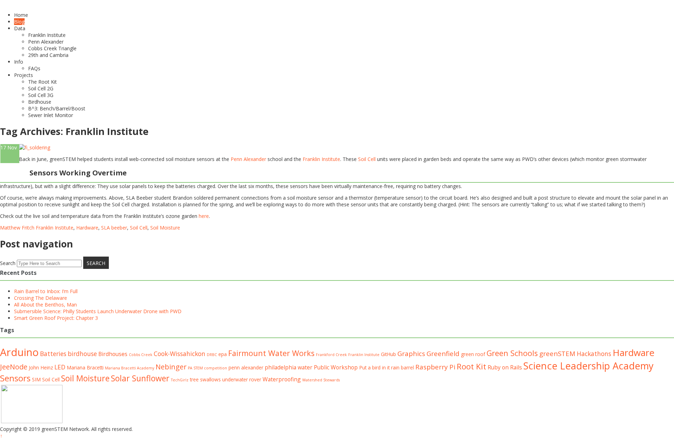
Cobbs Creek (140, 354)
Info (18, 61)
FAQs (34, 68)
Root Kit (471, 366)
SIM (36, 379)
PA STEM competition (207, 368)
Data (19, 28)
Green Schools (512, 353)
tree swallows (205, 379)
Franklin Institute (47, 35)
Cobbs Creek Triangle (52, 48)
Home (21, 15)
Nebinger (171, 367)
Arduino (19, 352)
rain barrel (402, 367)
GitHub (388, 354)
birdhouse (82, 353)
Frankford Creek (331, 354)
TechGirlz (180, 379)
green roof (473, 354)
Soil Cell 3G (40, 95)
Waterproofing (282, 379)
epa (222, 354)
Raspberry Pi (435, 366)
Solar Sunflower (140, 378)
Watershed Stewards (321, 379)
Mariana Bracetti (85, 367)
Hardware (87, 227)
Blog (19, 21)
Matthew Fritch (17, 227)
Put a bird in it (374, 367)
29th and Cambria (48, 55)
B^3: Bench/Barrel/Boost (56, 108)
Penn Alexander (46, 41)
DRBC (212, 354)
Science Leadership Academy (588, 365)
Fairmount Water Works (271, 353)
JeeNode (13, 367)
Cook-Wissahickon (179, 353)
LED (59, 367)
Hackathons (594, 353)
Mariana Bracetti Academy (129, 368)
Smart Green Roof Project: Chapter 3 (56, 318)
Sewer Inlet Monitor (50, 115)
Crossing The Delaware (40, 298)
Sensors (15, 378)
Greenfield (443, 353)
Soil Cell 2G (40, 88)
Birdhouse (39, 101)
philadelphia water (288, 367)
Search (7, 263)
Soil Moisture (165, 227)
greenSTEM (557, 353)
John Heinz (41, 367)
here (204, 216)
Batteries (53, 353)
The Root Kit (42, 81)
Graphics (411, 353)
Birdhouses (112, 354)
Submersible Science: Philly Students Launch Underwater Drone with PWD (97, 311)
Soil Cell (367, 159)
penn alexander (246, 367)
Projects (23, 75)
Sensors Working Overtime (78, 172)
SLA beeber (114, 227)
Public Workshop (336, 367)
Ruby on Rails (505, 367)
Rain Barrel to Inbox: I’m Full (46, 291)
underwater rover (241, 379)
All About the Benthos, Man (45, 304)
